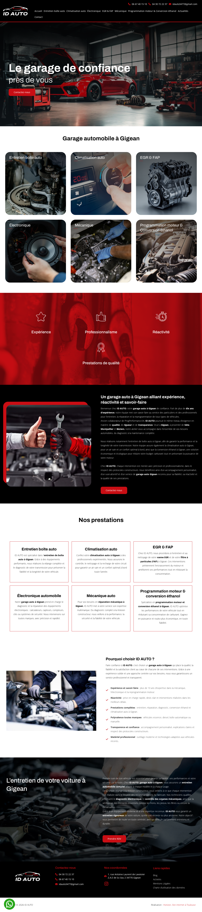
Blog (155, 875)
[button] (137, 4)
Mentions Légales (161, 883)
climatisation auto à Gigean (180, 445)
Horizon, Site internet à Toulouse (179, 904)
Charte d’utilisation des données (169, 887)
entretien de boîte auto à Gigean (145, 441)
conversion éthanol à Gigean (171, 449)
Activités (157, 879)
